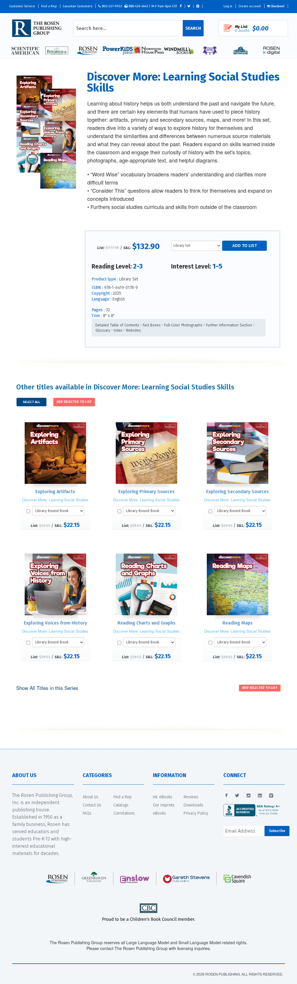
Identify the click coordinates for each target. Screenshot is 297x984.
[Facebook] (226, 796)
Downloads (193, 805)
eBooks (159, 813)
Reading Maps (237, 623)
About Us (90, 797)
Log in (228, 6)
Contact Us (92, 805)
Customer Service (22, 6)
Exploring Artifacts (55, 491)
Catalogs (120, 805)
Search (193, 28)
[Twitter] (237, 796)
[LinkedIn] (260, 796)
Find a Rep (49, 6)
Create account (249, 6)
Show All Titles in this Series (47, 687)
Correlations (124, 813)
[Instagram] (248, 796)
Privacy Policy (196, 813)
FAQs (87, 813)
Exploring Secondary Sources (237, 491)
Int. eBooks (162, 797)
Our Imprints (164, 805)
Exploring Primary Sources (146, 491)
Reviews (191, 797)
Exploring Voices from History (55, 623)
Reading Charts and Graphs (146, 623)
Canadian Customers (77, 6)
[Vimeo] (271, 796)
